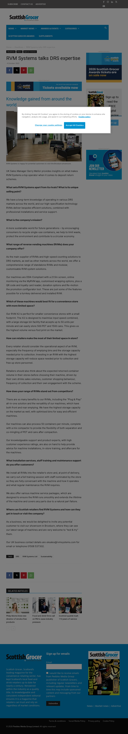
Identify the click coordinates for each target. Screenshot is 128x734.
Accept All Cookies (75, 125)
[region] (64, 120)
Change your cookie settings (48, 125)
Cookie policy (85, 117)
